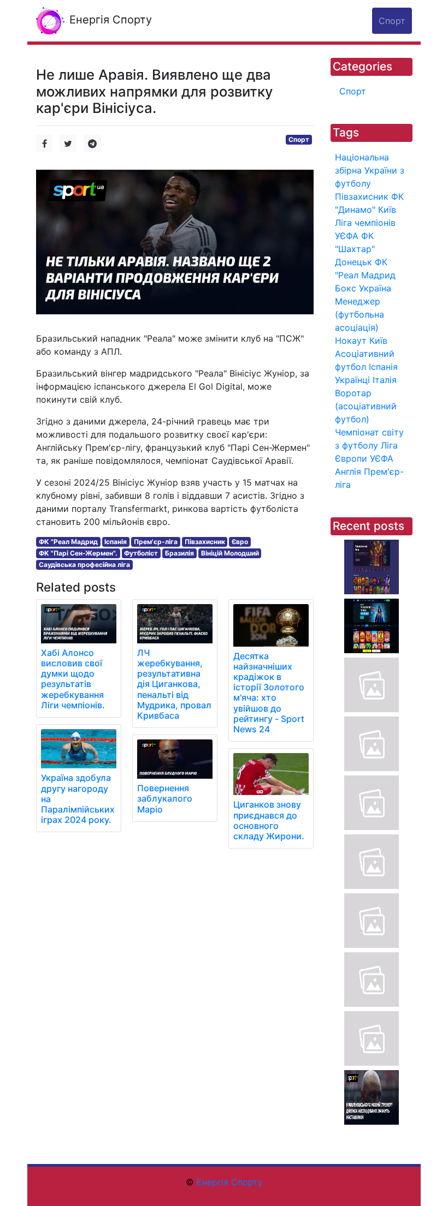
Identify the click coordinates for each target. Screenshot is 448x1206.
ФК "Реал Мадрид (68, 542)
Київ (378, 340)
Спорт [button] (392, 20)
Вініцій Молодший (230, 553)
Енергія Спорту (109, 19)
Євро (240, 542)
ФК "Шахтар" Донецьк (355, 248)
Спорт (298, 139)
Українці (352, 379)
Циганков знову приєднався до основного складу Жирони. (268, 820)
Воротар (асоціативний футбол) (366, 406)
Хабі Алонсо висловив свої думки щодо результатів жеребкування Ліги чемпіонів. (73, 679)
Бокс (345, 288)
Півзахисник (205, 542)
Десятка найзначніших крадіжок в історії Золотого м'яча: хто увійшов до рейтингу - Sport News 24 (268, 692)
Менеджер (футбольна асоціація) (359, 314)
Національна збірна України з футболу (369, 170)
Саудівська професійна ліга (84, 564)
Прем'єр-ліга (156, 542)
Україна (375, 288)
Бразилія (179, 553)
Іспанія (115, 542)
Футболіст (141, 553)
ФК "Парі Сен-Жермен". (78, 553)
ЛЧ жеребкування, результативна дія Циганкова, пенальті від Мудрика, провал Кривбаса (174, 684)
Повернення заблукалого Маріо (164, 798)
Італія (385, 379)
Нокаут (351, 340)
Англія (348, 471)
